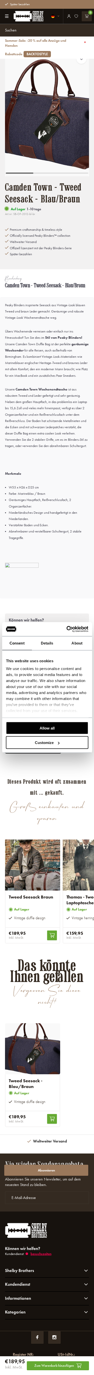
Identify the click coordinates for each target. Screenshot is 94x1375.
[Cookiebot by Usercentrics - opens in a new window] (67, 629)
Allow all (47, 728)
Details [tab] (47, 643)
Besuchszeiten (41, 1254)
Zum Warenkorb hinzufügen (54, 1366)
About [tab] (76, 643)
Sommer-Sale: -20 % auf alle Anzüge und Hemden (35, 47)
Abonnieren (46, 1170)
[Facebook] (37, 1337)
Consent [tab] (17, 643)
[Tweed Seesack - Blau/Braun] (32, 1048)
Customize (44, 742)
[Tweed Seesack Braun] (32, 865)
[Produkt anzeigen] (52, 935)
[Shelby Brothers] (26, 16)
